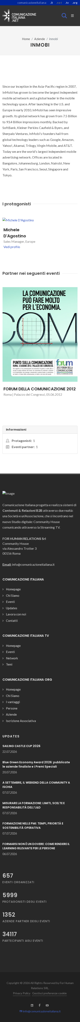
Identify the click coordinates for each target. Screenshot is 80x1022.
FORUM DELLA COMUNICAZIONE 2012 (39, 389)
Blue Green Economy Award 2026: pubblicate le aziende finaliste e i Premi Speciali (36, 764)
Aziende (39, 39)
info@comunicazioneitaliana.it (41, 1011)
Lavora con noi (16, 614)
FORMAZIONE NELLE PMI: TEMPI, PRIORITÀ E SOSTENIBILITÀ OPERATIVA (32, 825)
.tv (67, 2)
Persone (11, 708)
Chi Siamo (12, 595)
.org (75, 2)
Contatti (12, 620)
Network (12, 658)
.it (51, 2)
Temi (9, 664)
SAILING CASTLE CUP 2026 (21, 746)
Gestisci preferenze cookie (49, 993)
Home (26, 39)
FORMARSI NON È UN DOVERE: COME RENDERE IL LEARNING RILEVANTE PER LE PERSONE (36, 846)
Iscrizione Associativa (21, 721)
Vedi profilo (11, 247)
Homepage (13, 589)
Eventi (10, 602)
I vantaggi (13, 702)
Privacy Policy (21, 993)
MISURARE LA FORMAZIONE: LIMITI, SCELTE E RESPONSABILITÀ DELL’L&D (33, 805)
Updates (11, 608)
